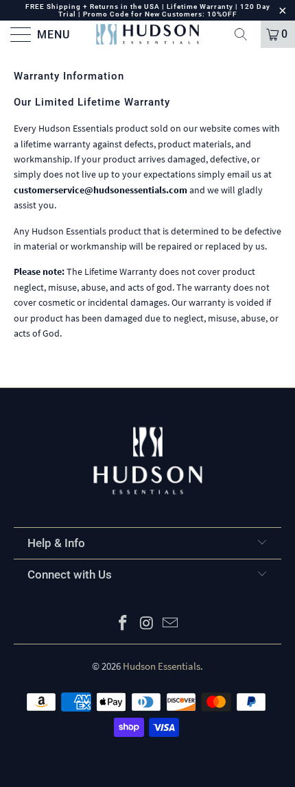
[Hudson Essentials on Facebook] (123, 624)
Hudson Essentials (161, 666)
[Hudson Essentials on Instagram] (147, 624)
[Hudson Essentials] (148, 34)
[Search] (245, 34)
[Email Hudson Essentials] (171, 624)
